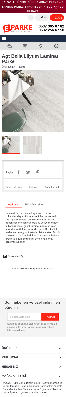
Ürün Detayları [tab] (34, 204)
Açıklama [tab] (13, 204)
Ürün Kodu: (8, 66)
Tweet (28, 172)
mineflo (58, 385)
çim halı (46, 389)
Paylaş (18, 172)
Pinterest (37, 172)
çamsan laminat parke (34, 392)
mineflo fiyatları (13, 389)
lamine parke (31, 389)
